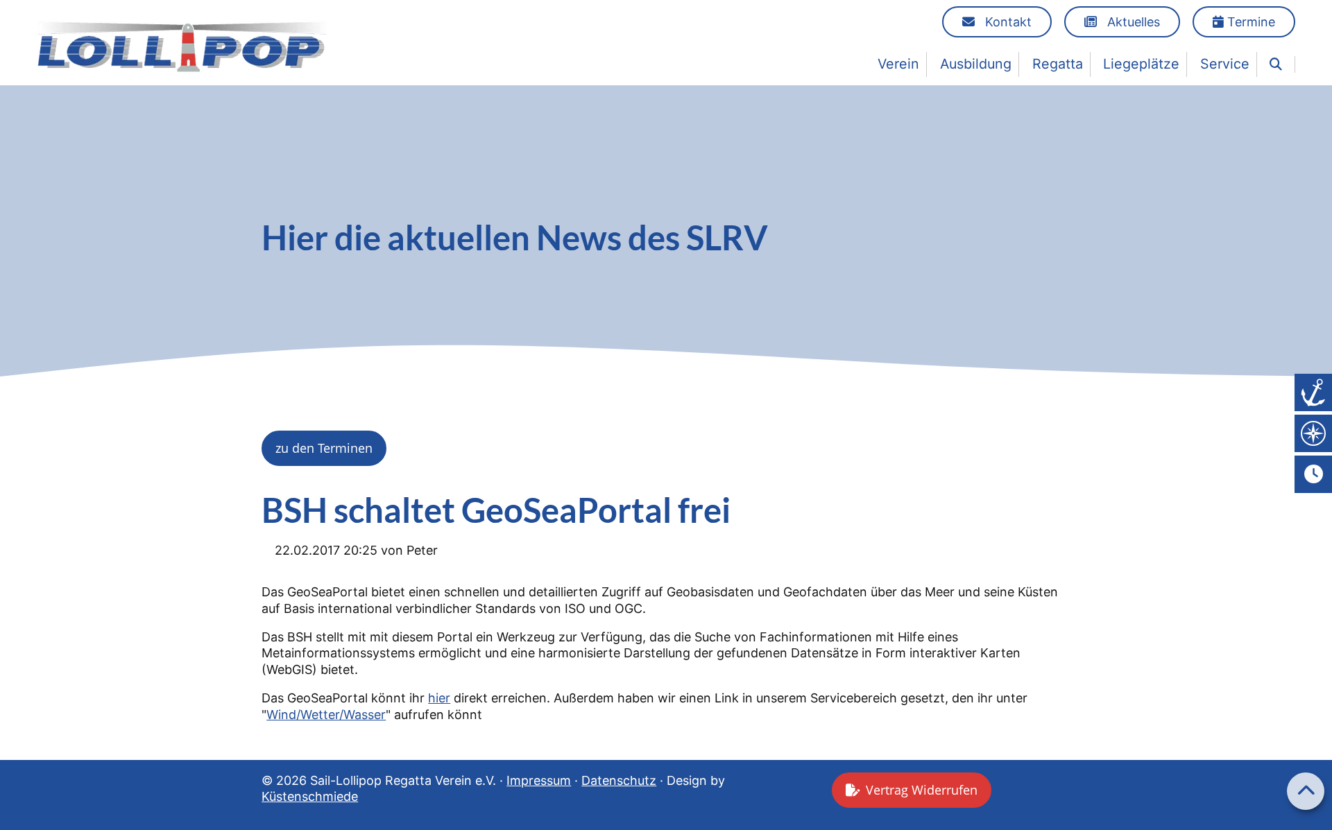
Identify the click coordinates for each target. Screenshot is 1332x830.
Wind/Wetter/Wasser (326, 714)
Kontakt (1007, 22)
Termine (1249, 22)
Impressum (538, 780)
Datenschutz (618, 780)
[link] (1275, 64)
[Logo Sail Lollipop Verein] (182, 46)
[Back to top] (1305, 791)
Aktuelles (1132, 22)
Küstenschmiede (310, 796)
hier (439, 698)
